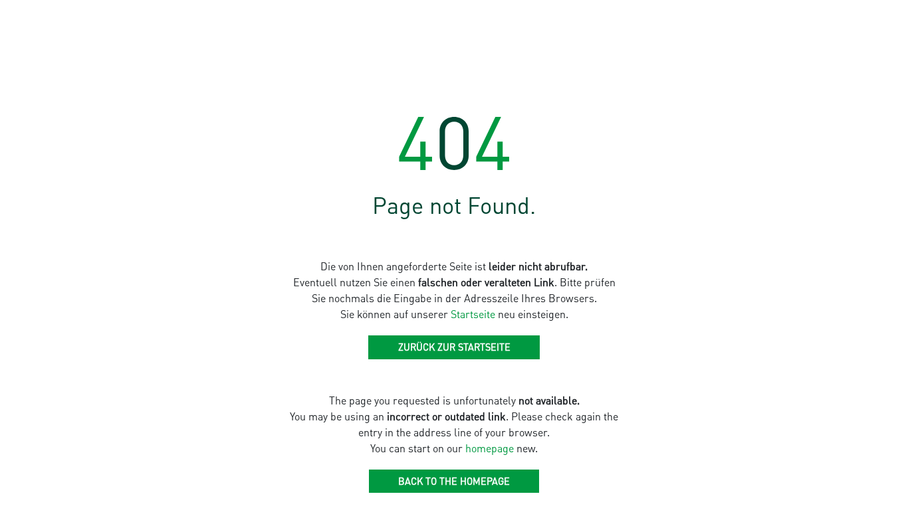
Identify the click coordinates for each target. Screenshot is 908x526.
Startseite (473, 314)
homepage (489, 448)
